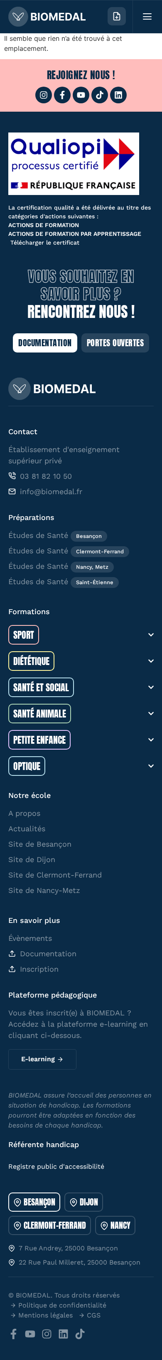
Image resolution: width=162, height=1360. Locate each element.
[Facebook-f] (62, 95)
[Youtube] (81, 95)
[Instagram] (43, 95)
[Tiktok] (99, 95)
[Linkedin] (118, 95)
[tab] (34, 1202)
